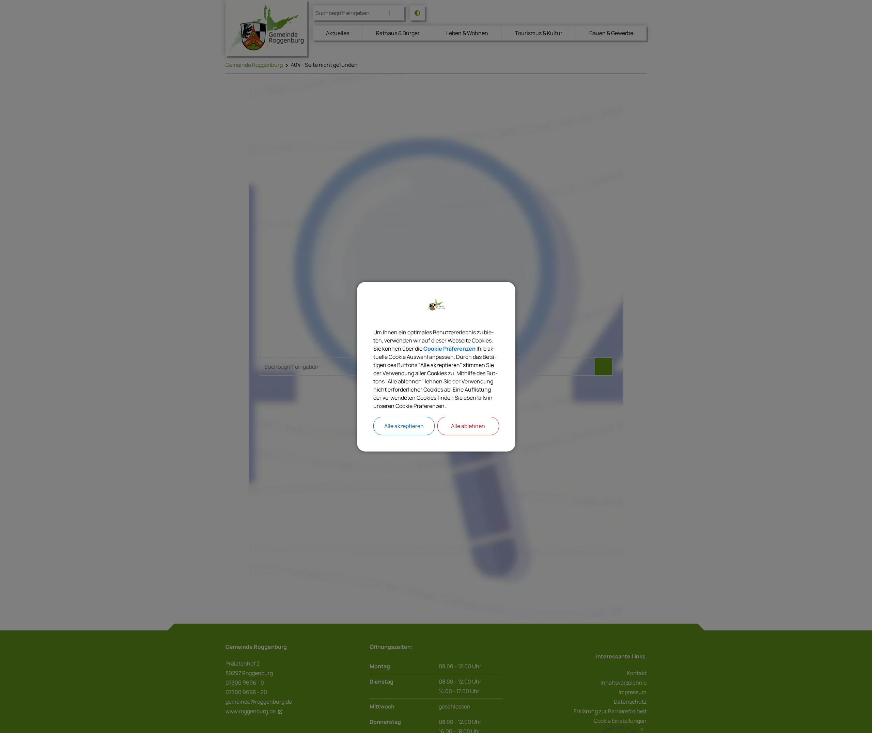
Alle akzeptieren (404, 426)
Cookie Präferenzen (449, 348)
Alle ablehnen (468, 426)
